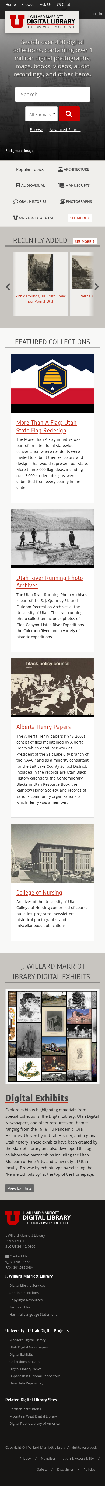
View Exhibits (20, 1188)
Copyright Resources (26, 1299)
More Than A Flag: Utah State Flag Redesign (46, 426)
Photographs (78, 201)
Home (10, 4)
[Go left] (10, 286)
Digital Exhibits (21, 1354)
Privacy (25, 1458)
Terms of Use (19, 1307)
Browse (27, 4)
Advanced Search (65, 129)
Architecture (76, 169)
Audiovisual (32, 185)
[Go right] (94, 286)
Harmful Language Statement (33, 1314)
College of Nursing (39, 892)
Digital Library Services (27, 1285)
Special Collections (24, 1292)
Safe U (42, 1469)
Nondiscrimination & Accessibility (67, 1458)
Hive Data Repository (26, 1383)
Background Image (19, 150)
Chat (65, 4)
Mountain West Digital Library (33, 1416)
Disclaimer (65, 1469)
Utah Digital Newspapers (29, 1347)
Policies (89, 1469)
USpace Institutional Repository (34, 1375)
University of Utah (36, 217)
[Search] (69, 113)
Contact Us (18, 1256)
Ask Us (46, 4)
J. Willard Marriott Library (25, 1235)
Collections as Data (24, 1361)
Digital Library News (25, 1368)
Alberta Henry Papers (43, 726)
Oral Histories (32, 201)
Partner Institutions (25, 1408)
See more (78, 217)
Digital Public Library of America (34, 1423)
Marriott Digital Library (27, 1339)
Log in (97, 13)
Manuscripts (77, 185)
